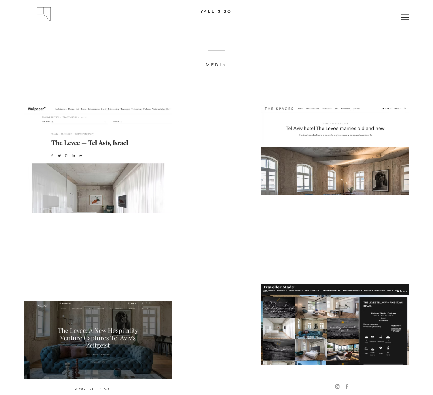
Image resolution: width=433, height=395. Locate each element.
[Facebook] (347, 386)
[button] (405, 17)
